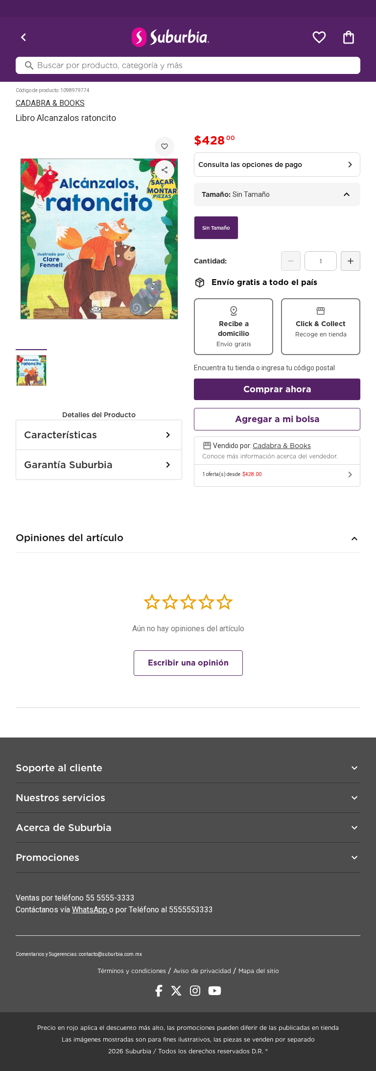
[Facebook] (159, 991)
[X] (176, 991)
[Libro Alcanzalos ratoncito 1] (31, 370)
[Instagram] (195, 991)
